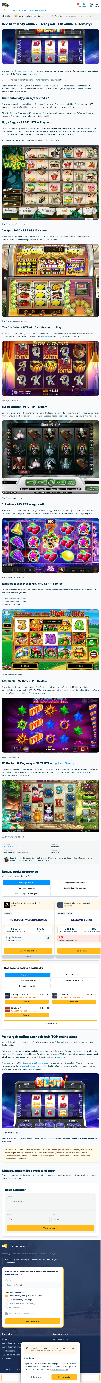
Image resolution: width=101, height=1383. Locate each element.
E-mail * (54, 1214)
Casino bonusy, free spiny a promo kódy (25, 1296)
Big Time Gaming (64, 763)
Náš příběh (6, 1359)
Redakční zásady (9, 1351)
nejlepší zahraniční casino (30, 1066)
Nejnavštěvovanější (27, 986)
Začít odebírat (33, 1321)
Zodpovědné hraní (61, 1339)
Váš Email (8, 1280)
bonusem (61, 1057)
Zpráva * (10, 1196)
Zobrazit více (50, 1023)
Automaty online (38, 10)
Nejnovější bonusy (26, 883)
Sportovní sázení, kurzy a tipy (20, 1300)
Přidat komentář (50, 1228)
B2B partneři (14, 1308)
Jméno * (9, 1214)
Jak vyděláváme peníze (11, 1355)
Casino (22, 10)
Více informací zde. (59, 1369)
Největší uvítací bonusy (74, 883)
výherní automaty (27, 71)
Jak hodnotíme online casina (14, 1343)
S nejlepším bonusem (27, 980)
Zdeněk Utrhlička (10, 852)
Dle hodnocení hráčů (74, 980)
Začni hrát (27, 1002)
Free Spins (79, 772)
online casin (41, 1063)
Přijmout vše (64, 1377)
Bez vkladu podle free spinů (26, 894)
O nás (4, 1339)
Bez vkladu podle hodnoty (75, 888)
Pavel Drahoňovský (10, 847)
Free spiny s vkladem (26, 888)
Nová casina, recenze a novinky (22, 1304)
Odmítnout (36, 1377)
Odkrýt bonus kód (28, 951)
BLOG (12, 10)
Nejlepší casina (27, 975)
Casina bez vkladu (73, 975)
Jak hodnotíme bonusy (12, 1347)
